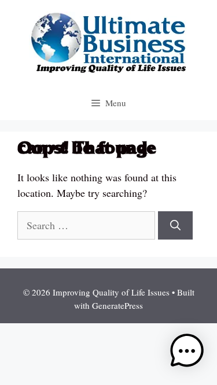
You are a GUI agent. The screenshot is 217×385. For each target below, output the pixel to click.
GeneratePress (117, 305)
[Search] (175, 225)
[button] (186, 352)
